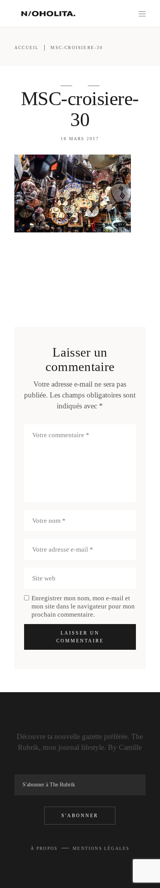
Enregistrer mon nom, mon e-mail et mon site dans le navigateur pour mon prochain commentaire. (83, 606)
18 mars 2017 (80, 138)
